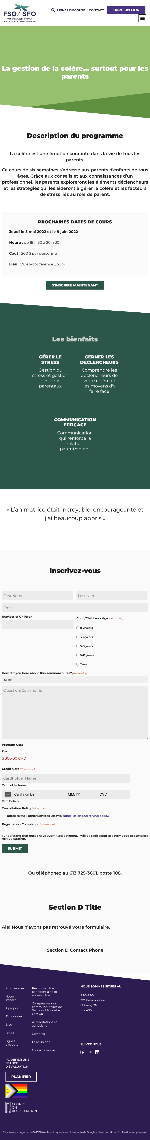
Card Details (10, 800)
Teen (83, 664)
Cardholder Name (14, 784)
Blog (8, 1024)
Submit (15, 848)
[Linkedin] (97, 1052)
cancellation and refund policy (85, 816)
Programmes (15, 988)
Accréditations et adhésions (44, 1023)
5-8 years (86, 646)
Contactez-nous (43, 1050)
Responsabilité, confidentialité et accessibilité (44, 992)
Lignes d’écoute (11, 1042)
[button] (53, 10)
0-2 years (86, 627)
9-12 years (87, 655)
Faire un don (41, 1042)
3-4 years (86, 637)
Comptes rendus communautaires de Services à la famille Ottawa (47, 1009)
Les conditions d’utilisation (115, 1132)
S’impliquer (13, 1016)
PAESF (10, 1033)
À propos (11, 1008)
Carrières (38, 1034)
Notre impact (10, 998)
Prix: (5, 751)
